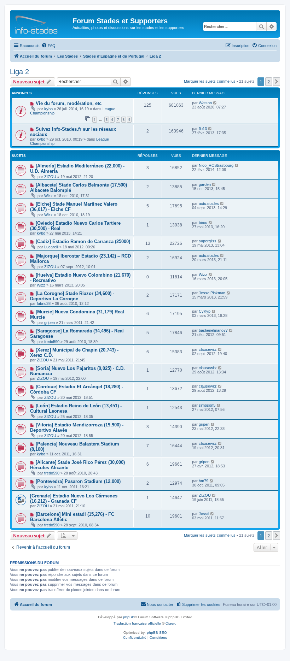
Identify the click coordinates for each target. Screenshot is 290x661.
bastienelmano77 (213, 330)
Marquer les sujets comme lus (210, 81)
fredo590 (51, 342)
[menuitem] (48, 45)
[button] (276, 81)
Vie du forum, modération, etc (69, 103)
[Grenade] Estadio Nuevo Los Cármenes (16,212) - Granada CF (73, 498)
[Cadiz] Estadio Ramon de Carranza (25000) (83, 241)
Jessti (204, 514)
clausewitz (208, 349)
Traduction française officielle (137, 623)
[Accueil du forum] (42, 23)
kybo (48, 109)
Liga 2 (19, 72)
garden (205, 184)
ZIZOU (50, 177)
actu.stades (209, 203)
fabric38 (44, 303)
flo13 (203, 128)
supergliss (207, 241)
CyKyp (204, 311)
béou (203, 222)
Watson (205, 103)
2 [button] (268, 81)
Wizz (48, 196)
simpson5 (207, 405)
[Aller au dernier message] (215, 103)
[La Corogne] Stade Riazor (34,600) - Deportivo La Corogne (72, 296)
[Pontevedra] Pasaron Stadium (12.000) (78, 481)
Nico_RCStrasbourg (216, 165)
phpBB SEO (157, 633)
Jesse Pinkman (212, 293)
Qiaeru (171, 623)
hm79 (203, 481)
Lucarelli (51, 247)
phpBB (128, 617)
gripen (49, 322)
